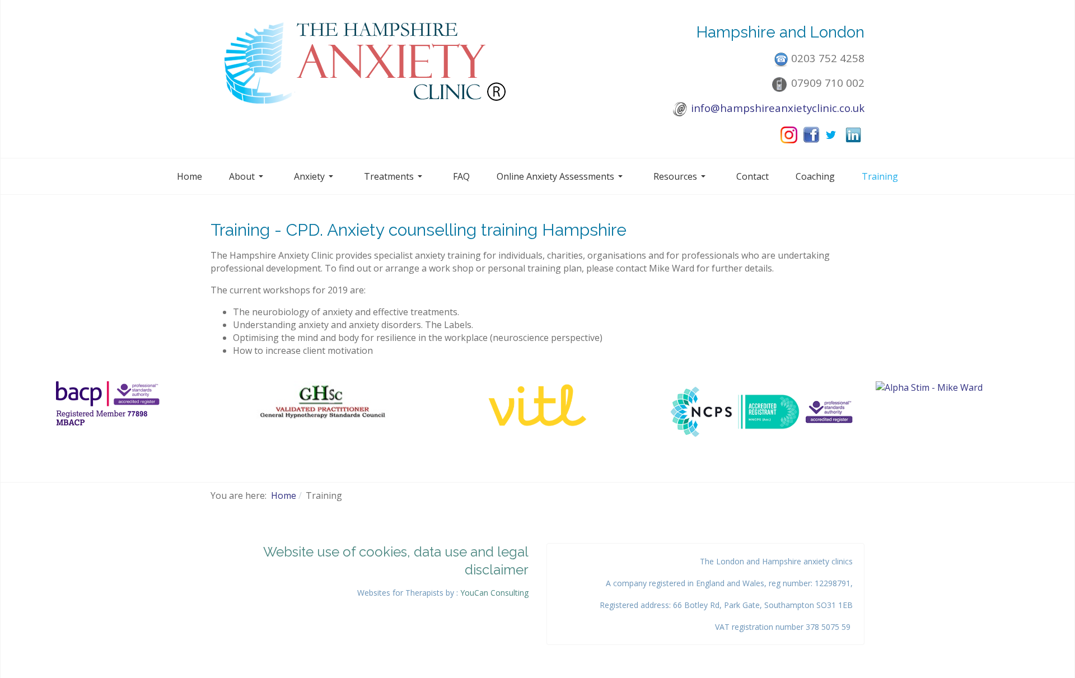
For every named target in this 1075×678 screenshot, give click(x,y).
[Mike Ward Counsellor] (108, 404)
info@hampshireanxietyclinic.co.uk (777, 108)
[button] (248, 176)
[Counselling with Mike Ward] (537, 405)
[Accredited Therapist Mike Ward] (323, 401)
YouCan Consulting (494, 592)
